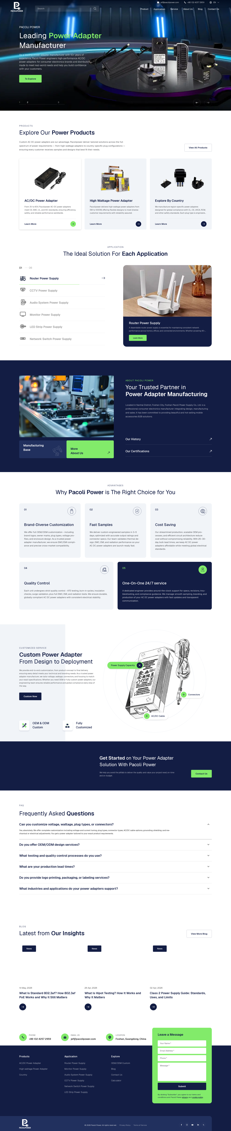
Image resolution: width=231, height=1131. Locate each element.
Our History (133, 439)
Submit (182, 1086)
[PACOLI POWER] (17, 7)
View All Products (198, 147)
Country (23, 1074)
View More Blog (199, 933)
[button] (208, 102)
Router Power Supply (74, 1063)
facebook (181, 1125)
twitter (203, 1125)
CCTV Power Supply (74, 1080)
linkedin (198, 1125)
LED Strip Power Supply (76, 1092)
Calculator (116, 1080)
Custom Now (30, 696)
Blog (200, 9)
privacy (185, 1097)
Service (174, 9)
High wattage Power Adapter (33, 1068)
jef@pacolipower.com (169, 2)
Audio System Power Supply (78, 1074)
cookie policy (197, 1097)
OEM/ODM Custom (120, 1063)
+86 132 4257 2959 (195, 2)
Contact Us (213, 9)
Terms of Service (140, 1125)
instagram (187, 1125)
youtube (192, 1125)
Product (144, 9)
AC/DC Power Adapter (30, 1063)
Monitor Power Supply (75, 1068)
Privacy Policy (124, 1125)
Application (159, 9)
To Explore (30, 78)
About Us (188, 9)
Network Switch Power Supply (79, 1086)
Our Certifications (137, 451)
